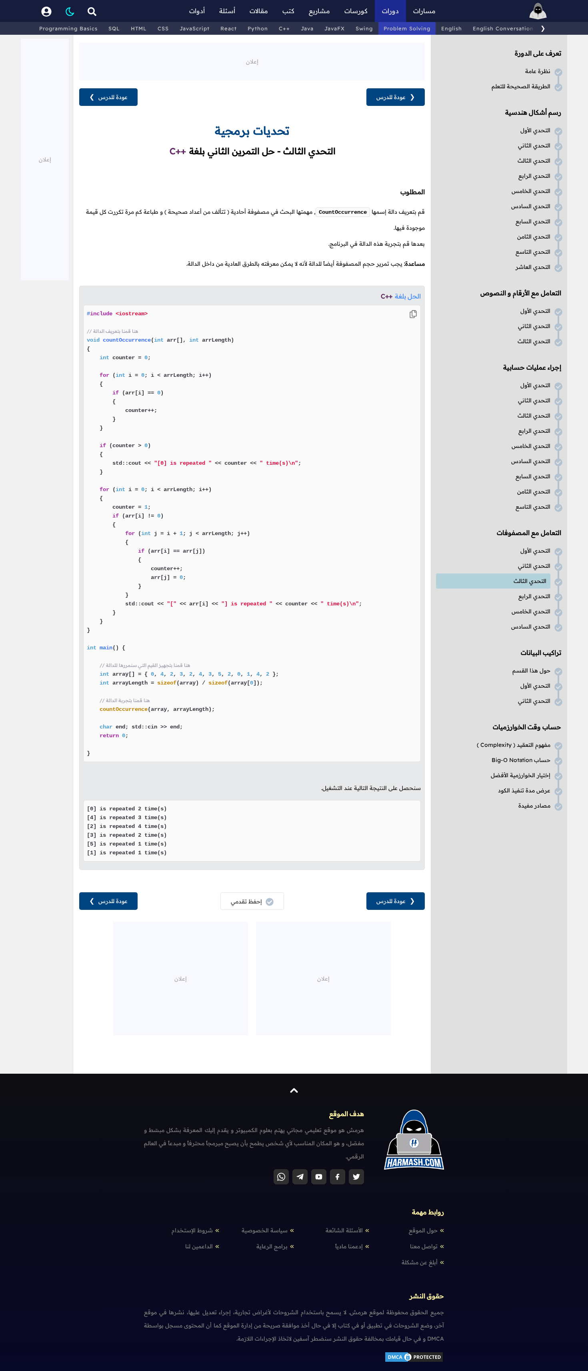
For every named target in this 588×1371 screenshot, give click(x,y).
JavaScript (195, 28)
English (451, 28)
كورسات (356, 11)
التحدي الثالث (534, 160)
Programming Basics (68, 28)
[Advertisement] (252, 61)
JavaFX (334, 28)
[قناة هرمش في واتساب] (281, 1176)
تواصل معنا (424, 1246)
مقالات (259, 11)
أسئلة (227, 11)
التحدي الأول (535, 130)
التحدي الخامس (531, 191)
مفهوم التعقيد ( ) (513, 744)
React (228, 28)
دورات (390, 11)
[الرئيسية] (538, 11)
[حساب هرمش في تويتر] (356, 1176)
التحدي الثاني (534, 145)
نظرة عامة (537, 71)
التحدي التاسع (533, 251)
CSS (163, 28)
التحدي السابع (533, 221)
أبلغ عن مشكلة (420, 1262)
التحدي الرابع (534, 175)
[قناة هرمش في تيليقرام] (300, 1176)
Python (258, 28)
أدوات (197, 11)
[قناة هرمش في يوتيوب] (318, 1176)
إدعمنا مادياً (349, 1246)
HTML (139, 28)
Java (307, 28)
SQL (114, 28)
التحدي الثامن (533, 236)
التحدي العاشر (533, 267)
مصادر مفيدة (534, 805)
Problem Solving (407, 28)
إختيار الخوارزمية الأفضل (520, 775)
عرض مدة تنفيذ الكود (524, 790)
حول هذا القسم (531, 670)
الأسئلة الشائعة (344, 1230)
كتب (288, 11)
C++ (284, 28)
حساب (521, 760)
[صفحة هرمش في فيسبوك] (337, 1176)
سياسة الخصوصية (265, 1230)
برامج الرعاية (272, 1246)
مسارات (424, 11)
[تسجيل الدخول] (46, 11)
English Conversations (504, 28)
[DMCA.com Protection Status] (414, 1361)
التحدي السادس (530, 206)
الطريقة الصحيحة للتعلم (521, 86)
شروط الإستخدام (192, 1230)
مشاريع (319, 11)
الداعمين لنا (199, 1246)
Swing (364, 28)
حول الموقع (423, 1230)
